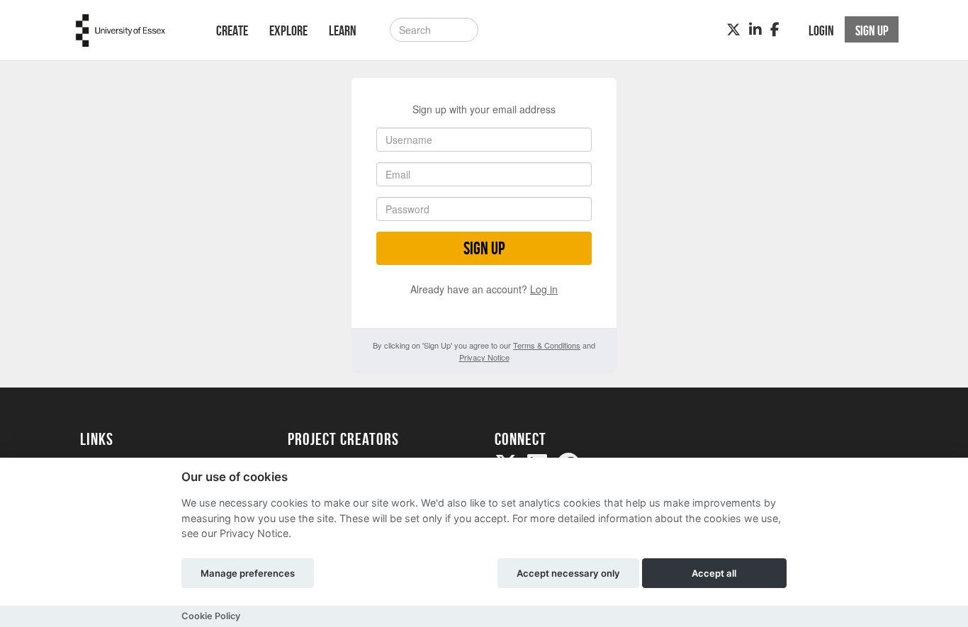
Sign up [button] (872, 30)
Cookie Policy (210, 616)
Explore (288, 30)
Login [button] (821, 30)
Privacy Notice (484, 357)
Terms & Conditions (546, 345)
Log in (544, 289)
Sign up (484, 248)
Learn (342, 30)
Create (232, 30)
